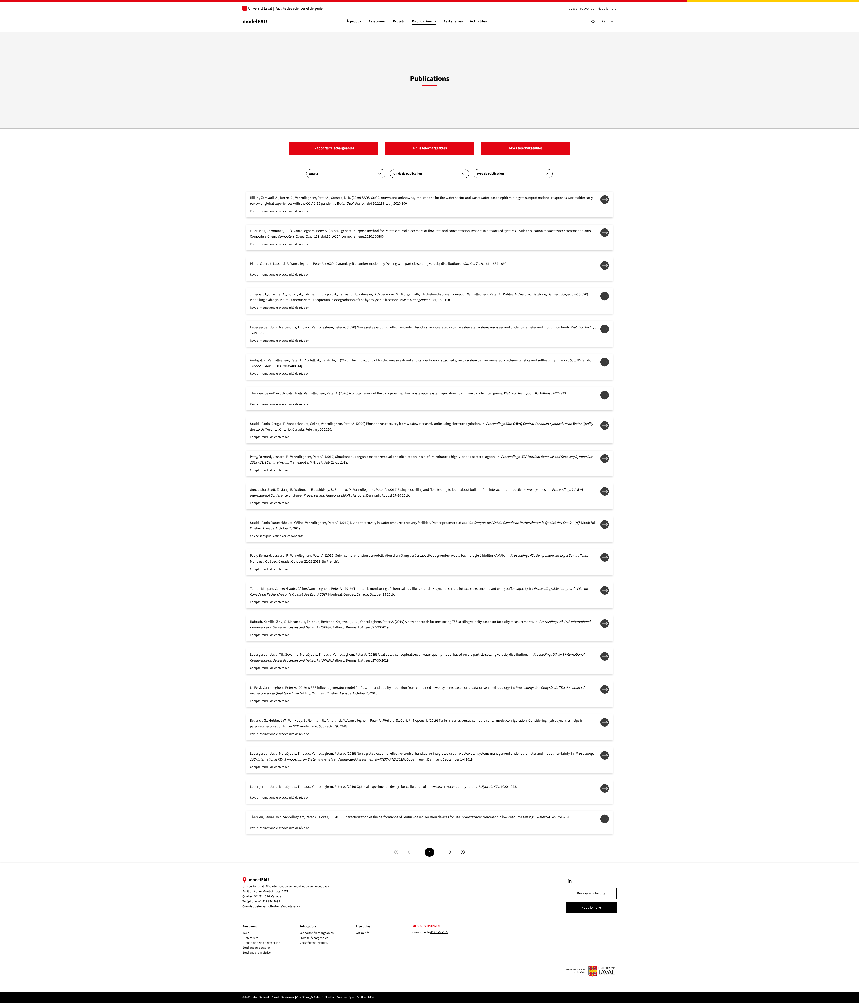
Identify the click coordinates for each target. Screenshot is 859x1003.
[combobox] (345, 173)
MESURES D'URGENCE (427, 926)
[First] (396, 852)
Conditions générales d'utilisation (315, 997)
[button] (591, 893)
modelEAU (254, 21)
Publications (308, 926)
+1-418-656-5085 (269, 901)
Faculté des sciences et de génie (299, 8)
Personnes (249, 926)
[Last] (463, 852)
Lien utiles (363, 926)
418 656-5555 (439, 932)
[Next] (450, 852)
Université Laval (260, 8)
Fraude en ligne (345, 997)
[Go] (570, 881)
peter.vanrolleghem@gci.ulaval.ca (277, 906)
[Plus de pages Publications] (435, 21)
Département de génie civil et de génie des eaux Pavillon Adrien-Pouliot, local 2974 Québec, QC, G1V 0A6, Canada (285, 891)
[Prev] (409, 852)
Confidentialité (365, 997)
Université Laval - (254, 886)
